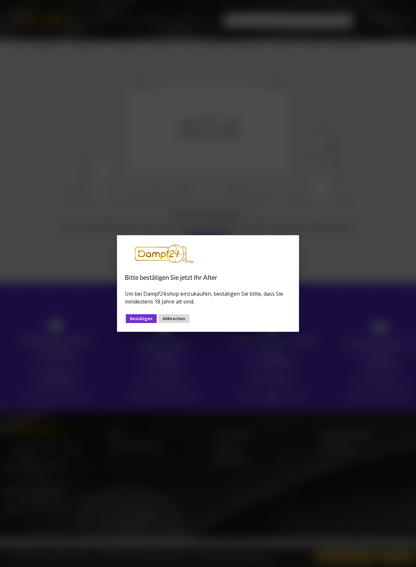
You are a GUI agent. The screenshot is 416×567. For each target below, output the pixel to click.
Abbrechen (173, 318)
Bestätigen (141, 318)
